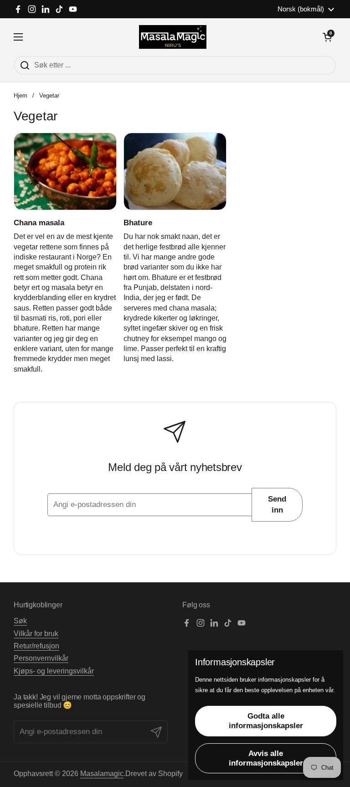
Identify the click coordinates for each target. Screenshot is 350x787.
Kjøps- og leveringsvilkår (54, 671)
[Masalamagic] (173, 37)
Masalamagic (102, 773)
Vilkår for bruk (36, 633)
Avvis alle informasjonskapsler (266, 758)
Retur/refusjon (36, 646)
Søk (20, 621)
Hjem (20, 95)
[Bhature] (175, 171)
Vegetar (49, 95)
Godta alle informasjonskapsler (266, 721)
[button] (327, 37)
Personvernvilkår (41, 658)
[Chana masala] (65, 171)
